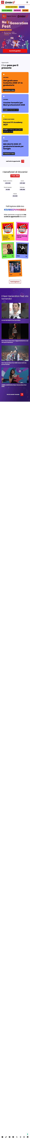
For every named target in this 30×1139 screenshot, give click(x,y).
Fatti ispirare (15, 282)
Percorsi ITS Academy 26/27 (12, 123)
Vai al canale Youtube (13, 394)
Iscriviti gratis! (15, 51)
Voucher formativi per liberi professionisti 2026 (14, 103)
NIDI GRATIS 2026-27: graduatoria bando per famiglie (13, 146)
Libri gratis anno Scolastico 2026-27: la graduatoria (13, 82)
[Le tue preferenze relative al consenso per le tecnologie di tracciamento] (27, 1134)
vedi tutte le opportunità (13, 161)
